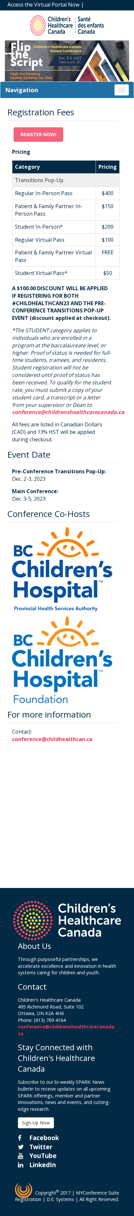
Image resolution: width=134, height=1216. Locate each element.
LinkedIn (42, 1164)
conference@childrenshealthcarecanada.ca (68, 412)
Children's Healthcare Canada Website (53, 13)
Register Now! (38, 134)
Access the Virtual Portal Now (43, 4)
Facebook (43, 1137)
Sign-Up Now (36, 1123)
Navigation (21, 90)
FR (110, 13)
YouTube (42, 1155)
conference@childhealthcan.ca (52, 739)
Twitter (40, 1146)
